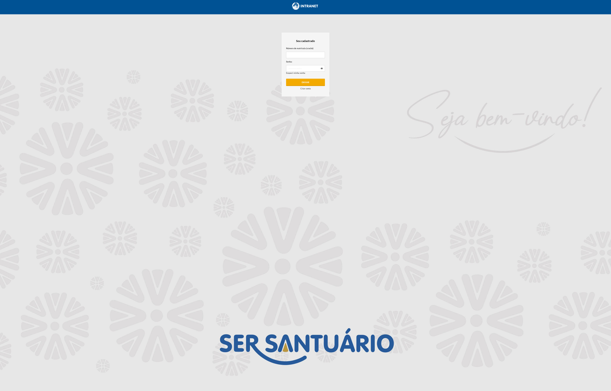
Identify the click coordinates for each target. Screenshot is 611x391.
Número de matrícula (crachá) (299, 48)
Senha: (289, 61)
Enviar (305, 82)
